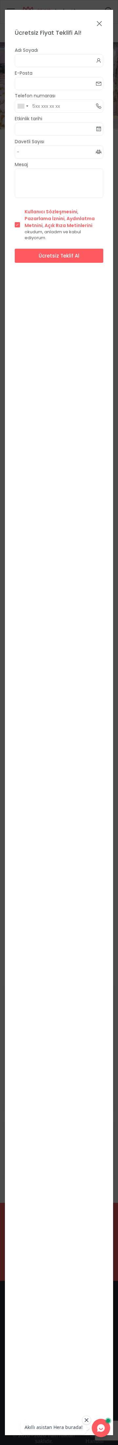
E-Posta (23, 73)
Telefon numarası (35, 95)
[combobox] (22, 106)
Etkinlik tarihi (28, 118)
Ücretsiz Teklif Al (59, 255)
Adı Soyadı (26, 50)
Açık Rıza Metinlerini (68, 225)
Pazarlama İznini (45, 218)
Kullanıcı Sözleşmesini (51, 211)
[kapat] (99, 24)
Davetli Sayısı (29, 141)
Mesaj (21, 164)
